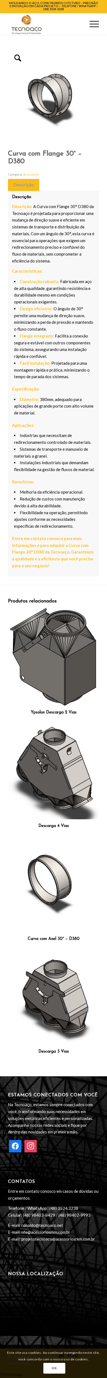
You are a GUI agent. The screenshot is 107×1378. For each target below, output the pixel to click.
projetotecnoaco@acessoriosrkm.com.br (58, 1238)
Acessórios (31, 174)
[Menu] (91, 24)
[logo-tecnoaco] (44, 24)
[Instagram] (30, 1145)
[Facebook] (15, 1145)
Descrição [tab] (23, 184)
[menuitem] (91, 24)
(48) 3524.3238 (63, 1208)
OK (54, 1368)
